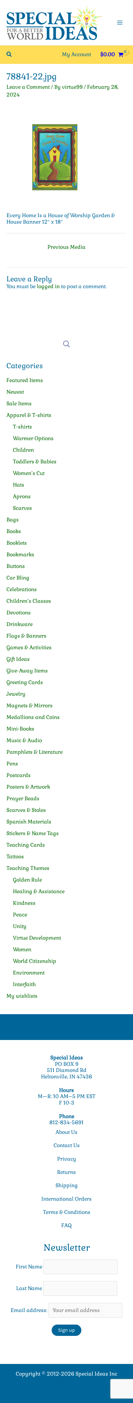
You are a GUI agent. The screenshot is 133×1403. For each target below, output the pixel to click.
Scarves (22, 508)
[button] (9, 54)
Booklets (16, 543)
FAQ (66, 1225)
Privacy (66, 1159)
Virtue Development (37, 937)
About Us (66, 1132)
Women (22, 949)
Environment (29, 972)
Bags (12, 519)
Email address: (29, 1310)
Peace (20, 914)
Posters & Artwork (28, 786)
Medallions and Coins (33, 717)
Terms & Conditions (66, 1212)
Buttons (15, 566)
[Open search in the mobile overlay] (66, 344)
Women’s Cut (29, 473)
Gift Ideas (18, 659)
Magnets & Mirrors (29, 705)
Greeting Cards (24, 682)
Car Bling (17, 577)
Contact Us (67, 1145)
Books (13, 531)
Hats (18, 484)
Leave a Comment (28, 87)
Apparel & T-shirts (28, 415)
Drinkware (19, 624)
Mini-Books (20, 728)
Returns (66, 1172)
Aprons (22, 496)
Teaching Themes (27, 868)
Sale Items (19, 403)
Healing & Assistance (39, 891)
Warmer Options (33, 438)
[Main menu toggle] (120, 22)
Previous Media (66, 247)
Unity (19, 926)
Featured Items (24, 380)
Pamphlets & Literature (34, 752)
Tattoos (15, 856)
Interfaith (24, 984)
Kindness (24, 903)
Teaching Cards (25, 845)
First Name (29, 1266)
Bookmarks (20, 554)
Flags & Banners (26, 635)
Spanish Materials (28, 821)
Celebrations (21, 589)
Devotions (18, 612)
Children (23, 450)
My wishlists (21, 996)
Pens (12, 763)
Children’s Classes (28, 601)
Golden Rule (27, 879)
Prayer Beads (22, 798)
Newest (15, 392)
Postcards (18, 775)
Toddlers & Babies (34, 461)
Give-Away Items (27, 670)
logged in (48, 286)
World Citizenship (34, 961)
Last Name (29, 1288)
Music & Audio (24, 740)
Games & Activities (29, 647)
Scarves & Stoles (26, 810)
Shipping (67, 1185)
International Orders (66, 1199)
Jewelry (16, 694)
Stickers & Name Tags (32, 833)
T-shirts (22, 426)
